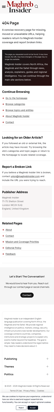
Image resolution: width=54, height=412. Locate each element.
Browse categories (15, 104)
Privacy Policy (29, 390)
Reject (21, 408)
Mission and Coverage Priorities (22, 241)
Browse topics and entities (19, 110)
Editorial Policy (13, 247)
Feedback (11, 253)
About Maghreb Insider (17, 116)
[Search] (36, 7)
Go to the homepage (16, 98)
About (9, 229)
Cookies (40, 390)
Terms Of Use (16, 390)
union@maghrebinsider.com (25, 176)
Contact (10, 122)
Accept (33, 408)
